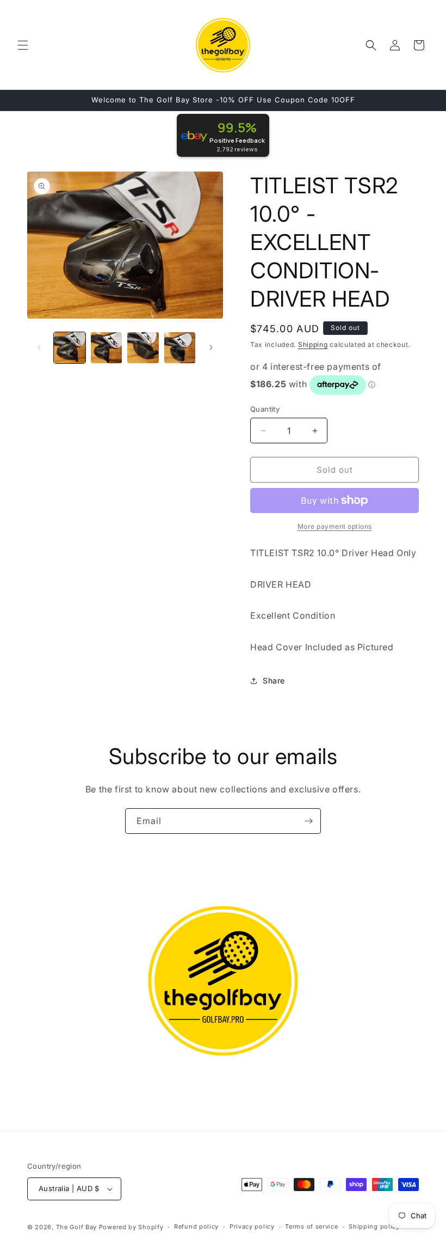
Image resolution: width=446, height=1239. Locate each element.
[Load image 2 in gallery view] (106, 348)
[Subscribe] (308, 821)
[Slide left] (39, 347)
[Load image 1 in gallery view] (69, 348)
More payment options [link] (335, 526)
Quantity (265, 409)
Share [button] (274, 680)
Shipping (313, 344)
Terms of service (311, 1226)
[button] (23, 45)
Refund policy (196, 1226)
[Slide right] (211, 347)
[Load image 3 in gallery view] (143, 348)
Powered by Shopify (131, 1227)
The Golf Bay (76, 1227)
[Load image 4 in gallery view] (180, 348)
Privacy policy (252, 1226)
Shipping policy (374, 1226)
